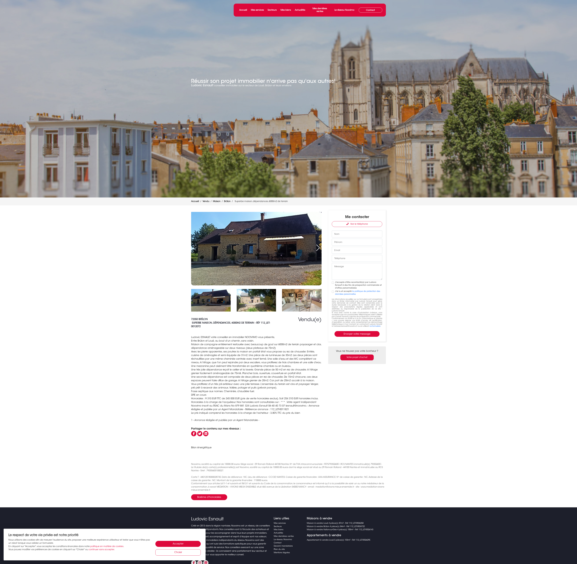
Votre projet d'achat (357, 357)
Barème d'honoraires (209, 497)
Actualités (300, 10)
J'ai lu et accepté (357, 292)
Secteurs (272, 10)
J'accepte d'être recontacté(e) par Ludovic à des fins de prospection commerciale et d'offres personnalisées (358, 285)
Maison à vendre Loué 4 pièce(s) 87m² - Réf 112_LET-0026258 (335, 523)
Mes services (257, 10)
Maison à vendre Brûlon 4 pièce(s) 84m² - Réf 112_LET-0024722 (336, 526)
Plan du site (279, 549)
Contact (370, 10)
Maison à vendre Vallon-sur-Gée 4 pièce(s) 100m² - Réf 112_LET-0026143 (340, 530)
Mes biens (286, 10)
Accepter (178, 544)
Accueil (243, 10)
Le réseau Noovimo (344, 10)
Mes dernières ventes (320, 10)
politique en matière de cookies (106, 546)
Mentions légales (282, 553)
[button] (318, 248)
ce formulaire (375, 326)
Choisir (178, 552)
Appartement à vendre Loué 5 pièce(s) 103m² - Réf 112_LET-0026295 (338, 540)
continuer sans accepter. (102, 550)
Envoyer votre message (357, 334)
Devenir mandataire (283, 546)
